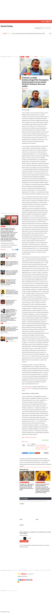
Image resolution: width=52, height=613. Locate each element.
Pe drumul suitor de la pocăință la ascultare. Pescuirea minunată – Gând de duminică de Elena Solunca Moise (8, 282)
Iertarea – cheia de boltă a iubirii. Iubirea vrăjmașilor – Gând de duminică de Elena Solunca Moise (12, 272)
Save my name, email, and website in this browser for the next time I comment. (35, 533)
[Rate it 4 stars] (47, 452)
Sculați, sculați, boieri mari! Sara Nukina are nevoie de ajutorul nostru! (12, 338)
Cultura (22, 56)
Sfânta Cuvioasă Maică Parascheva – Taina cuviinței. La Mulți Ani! (11, 255)
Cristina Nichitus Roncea (30, 437)
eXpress (36, 56)
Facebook (25, 452)
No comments (36, 73)
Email (37, 519)
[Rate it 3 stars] (46, 452)
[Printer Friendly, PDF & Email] (45, 440)
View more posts (30, 445)
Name (21, 519)
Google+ (37, 452)
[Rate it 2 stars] (45, 452)
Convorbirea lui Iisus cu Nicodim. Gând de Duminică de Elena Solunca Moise (11, 302)
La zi (28, 56)
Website (22, 525)
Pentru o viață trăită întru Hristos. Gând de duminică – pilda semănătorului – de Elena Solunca (12, 263)
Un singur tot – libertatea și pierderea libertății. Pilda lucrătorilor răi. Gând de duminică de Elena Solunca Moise (27, 486)
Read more (3, 249)
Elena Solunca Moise (25, 482)
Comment (22, 503)
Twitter (31, 452)
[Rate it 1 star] (44, 452)
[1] (35, 143)
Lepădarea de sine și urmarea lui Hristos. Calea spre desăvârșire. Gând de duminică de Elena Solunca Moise (9, 292)
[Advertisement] (26, 9)
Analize (3, 226)
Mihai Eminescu (43, 447)
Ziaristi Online (7, 26)
